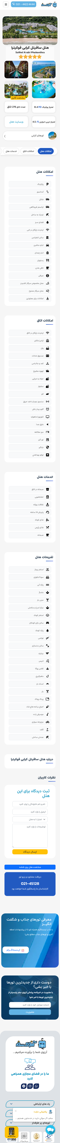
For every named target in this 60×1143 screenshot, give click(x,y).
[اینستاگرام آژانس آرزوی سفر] (30, 1086)
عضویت (30, 1012)
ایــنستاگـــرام (13, 950)
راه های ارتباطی (42, 1104)
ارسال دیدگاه (30, 852)
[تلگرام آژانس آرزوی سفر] (23, 1086)
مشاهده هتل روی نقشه (30, 867)
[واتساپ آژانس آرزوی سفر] (36, 1086)
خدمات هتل (11, 151)
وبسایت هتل (16, 122)
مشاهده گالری (18, 98)
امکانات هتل (45, 151)
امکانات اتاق (28, 151)
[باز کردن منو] (6, 4)
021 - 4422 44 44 (25, 4)
